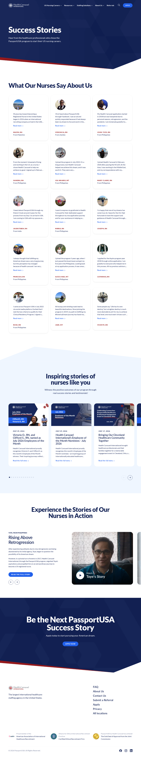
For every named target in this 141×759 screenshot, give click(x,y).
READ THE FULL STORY (20, 574)
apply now (70, 644)
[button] (53, 5)
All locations (100, 713)
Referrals (110, 5)
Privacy (97, 709)
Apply (96, 704)
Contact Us (99, 696)
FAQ (95, 687)
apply (127, 5)
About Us (98, 691)
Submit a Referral (103, 700)
